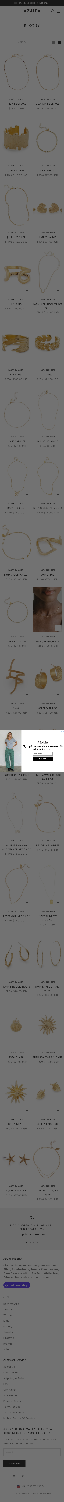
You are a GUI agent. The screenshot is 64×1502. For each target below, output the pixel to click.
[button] (42, 742)
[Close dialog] (62, 732)
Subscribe (42, 758)
